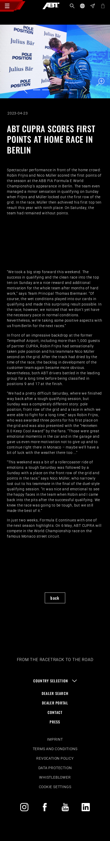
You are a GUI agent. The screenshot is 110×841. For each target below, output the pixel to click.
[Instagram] (24, 807)
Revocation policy (55, 758)
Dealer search (55, 693)
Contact (55, 712)
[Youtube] (65, 807)
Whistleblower (55, 777)
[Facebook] (45, 807)
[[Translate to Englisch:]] (55, 61)
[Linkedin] (86, 807)
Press (55, 721)
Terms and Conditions (55, 749)
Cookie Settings (55, 787)
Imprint (55, 739)
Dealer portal (55, 702)
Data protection (55, 768)
